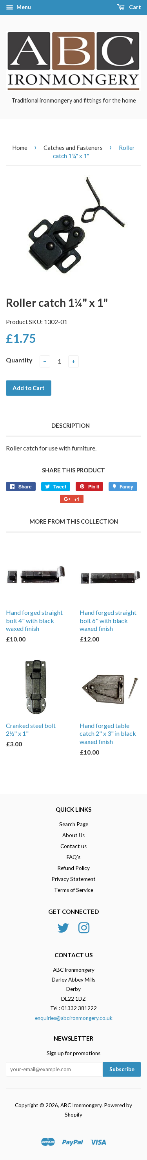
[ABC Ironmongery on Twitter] (63, 927)
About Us (73, 835)
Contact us (73, 846)
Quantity (19, 360)
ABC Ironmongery (81, 1105)
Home (19, 147)
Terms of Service (73, 890)
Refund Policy (73, 868)
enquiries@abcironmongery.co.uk (74, 1018)
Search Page (73, 824)
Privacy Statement (73, 879)
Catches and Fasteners (73, 147)
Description (70, 425)
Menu (23, 7)
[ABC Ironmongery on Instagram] (84, 927)
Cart (134, 7)
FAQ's (73, 857)
